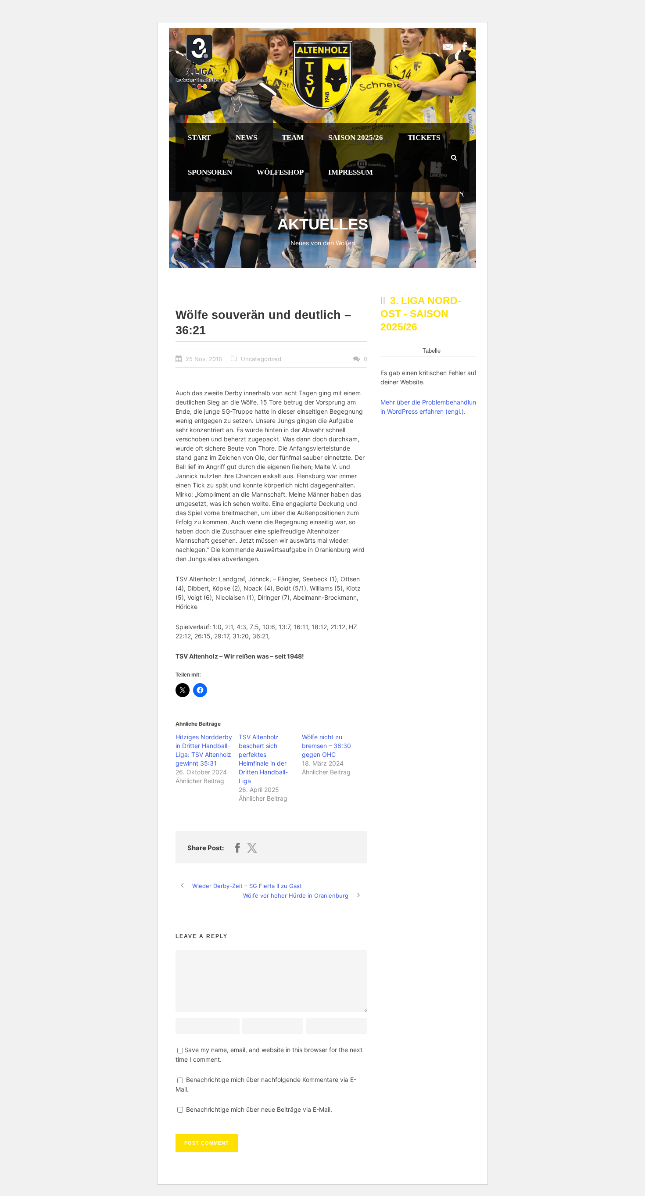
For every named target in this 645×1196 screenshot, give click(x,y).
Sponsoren (210, 172)
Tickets (424, 137)
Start (199, 137)
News (246, 137)
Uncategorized (261, 358)
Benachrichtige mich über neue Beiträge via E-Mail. (259, 1109)
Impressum (350, 172)
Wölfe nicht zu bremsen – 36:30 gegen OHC (326, 745)
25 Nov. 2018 (204, 358)
